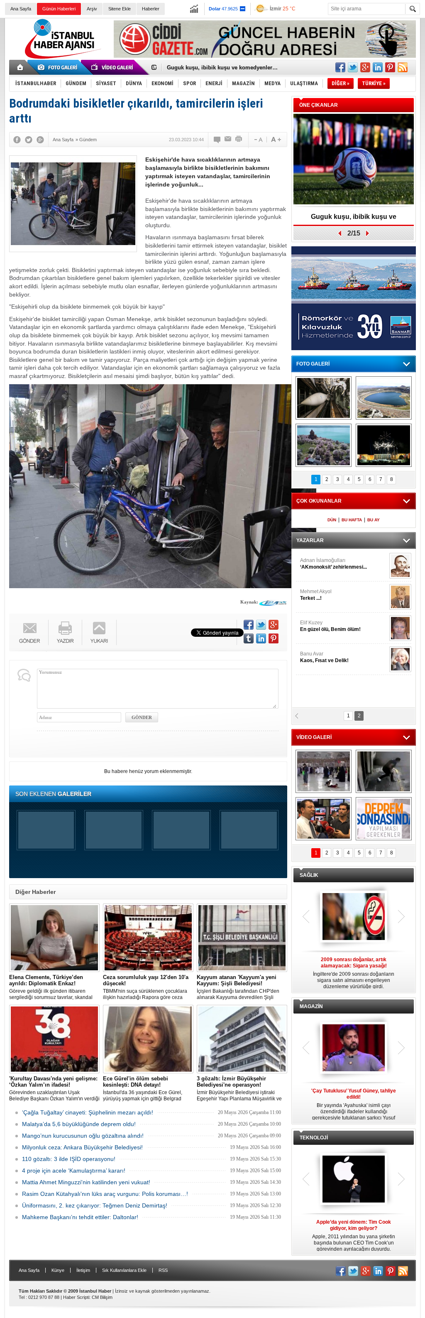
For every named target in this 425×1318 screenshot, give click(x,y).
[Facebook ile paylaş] (340, 67)
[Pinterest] (273, 638)
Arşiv (92, 8)
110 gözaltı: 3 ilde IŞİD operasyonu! (68, 1159)
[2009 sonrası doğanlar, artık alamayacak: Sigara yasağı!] (353, 917)
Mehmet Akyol (316, 595)
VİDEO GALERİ (314, 737)
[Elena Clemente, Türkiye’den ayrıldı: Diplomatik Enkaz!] (54, 937)
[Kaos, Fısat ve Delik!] (400, 659)
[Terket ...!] (400, 597)
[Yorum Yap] (217, 139)
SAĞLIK (309, 875)
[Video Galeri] (113, 67)
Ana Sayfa (20, 8)
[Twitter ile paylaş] (353, 67)
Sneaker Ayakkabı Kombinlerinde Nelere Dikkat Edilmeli (239, 67)
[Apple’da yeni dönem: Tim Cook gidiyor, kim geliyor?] (353, 1180)
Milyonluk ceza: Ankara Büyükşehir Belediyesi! (82, 1147)
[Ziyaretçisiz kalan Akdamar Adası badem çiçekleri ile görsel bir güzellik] (324, 445)
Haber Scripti (76, 1297)
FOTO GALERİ (313, 364)
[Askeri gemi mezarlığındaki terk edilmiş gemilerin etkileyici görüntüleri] (324, 398)
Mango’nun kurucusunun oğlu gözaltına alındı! (83, 1135)
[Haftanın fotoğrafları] (384, 445)
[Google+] (40, 139)
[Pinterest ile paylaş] (390, 67)
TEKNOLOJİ (314, 1138)
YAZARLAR (310, 540)
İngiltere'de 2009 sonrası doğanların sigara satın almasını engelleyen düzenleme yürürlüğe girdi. (353, 973)
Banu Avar (324, 657)
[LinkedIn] (261, 638)
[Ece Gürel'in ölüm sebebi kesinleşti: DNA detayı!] (148, 1039)
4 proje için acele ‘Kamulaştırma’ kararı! (73, 1170)
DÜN (331, 520)
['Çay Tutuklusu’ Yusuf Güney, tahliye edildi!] (353, 1048)
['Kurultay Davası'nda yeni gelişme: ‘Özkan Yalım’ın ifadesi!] (54, 1039)
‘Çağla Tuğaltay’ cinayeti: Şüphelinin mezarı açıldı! (87, 1112)
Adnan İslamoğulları (333, 563)
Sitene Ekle (119, 8)
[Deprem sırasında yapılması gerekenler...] (384, 818)
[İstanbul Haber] (61, 58)
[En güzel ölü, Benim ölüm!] (400, 628)
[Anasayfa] (20, 67)
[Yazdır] (239, 139)
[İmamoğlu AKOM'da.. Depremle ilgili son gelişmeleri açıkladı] (324, 818)
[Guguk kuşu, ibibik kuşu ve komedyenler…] (353, 160)
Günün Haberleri (59, 8)
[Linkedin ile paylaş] (378, 67)
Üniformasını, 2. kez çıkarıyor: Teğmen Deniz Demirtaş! (94, 1205)
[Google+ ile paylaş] (365, 67)
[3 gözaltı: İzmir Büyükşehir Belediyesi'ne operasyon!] (242, 1039)
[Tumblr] (249, 638)
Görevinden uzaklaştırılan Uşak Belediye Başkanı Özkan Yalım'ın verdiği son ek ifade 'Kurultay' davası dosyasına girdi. (54, 1088)
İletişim (83, 1270)
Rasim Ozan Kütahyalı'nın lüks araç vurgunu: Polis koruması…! (105, 1193)
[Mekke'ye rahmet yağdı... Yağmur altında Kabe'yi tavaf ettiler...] (324, 771)
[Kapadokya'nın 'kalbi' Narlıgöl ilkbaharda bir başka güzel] (384, 398)
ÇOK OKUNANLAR (319, 501)
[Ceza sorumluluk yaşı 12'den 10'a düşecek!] (148, 937)
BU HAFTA (352, 520)
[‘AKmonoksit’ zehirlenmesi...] (400, 566)
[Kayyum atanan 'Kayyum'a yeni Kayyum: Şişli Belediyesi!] (242, 937)
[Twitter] (28, 139)
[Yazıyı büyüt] (276, 139)
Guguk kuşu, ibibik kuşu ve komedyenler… (353, 219)
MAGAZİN (311, 1006)
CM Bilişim (102, 1297)
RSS (163, 1270)
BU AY (373, 520)
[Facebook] (17, 139)
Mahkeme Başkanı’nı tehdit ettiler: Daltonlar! (80, 1217)
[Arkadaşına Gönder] (228, 139)
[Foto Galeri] (59, 67)
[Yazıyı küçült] (258, 139)
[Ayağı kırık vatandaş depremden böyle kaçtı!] (384, 771)
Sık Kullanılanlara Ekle (124, 1270)
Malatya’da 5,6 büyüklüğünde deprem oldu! (79, 1124)
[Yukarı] (99, 632)
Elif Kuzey (330, 626)
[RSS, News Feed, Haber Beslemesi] (403, 67)
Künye (57, 1270)
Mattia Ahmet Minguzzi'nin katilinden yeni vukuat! (86, 1182)
